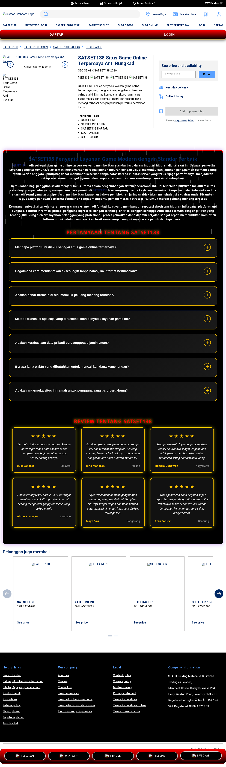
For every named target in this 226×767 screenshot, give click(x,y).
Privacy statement (124, 693)
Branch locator (12, 675)
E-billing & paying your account (21, 687)
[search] (90, 14)
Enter (206, 74)
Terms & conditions (125, 699)
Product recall (11, 693)
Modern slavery (122, 687)
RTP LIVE (115, 755)
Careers (62, 681)
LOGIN (201, 25)
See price (23, 622)
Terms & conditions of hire (129, 705)
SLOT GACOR (125, 25)
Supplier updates (13, 717)
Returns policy (11, 705)
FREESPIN (159, 755)
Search (45, 14)
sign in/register (184, 120)
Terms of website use (126, 711)
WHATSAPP (71, 755)
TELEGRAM (27, 755)
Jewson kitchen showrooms (75, 699)
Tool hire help (11, 723)
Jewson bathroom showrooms (76, 705)
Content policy (122, 675)
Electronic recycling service (75, 711)
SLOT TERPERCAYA (177, 25)
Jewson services (68, 693)
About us (63, 675)
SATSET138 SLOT (98, 25)
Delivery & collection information (23, 681)
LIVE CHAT (203, 755)
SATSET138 (9, 25)
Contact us (65, 687)
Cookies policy (122, 681)
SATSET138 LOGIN (36, 25)
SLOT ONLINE (150, 25)
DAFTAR (218, 25)
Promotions (10, 699)
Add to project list (192, 111)
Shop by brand (11, 711)
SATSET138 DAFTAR (68, 25)
